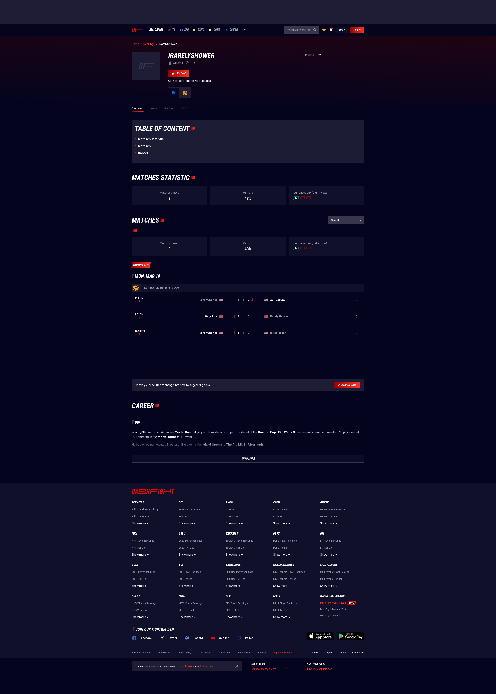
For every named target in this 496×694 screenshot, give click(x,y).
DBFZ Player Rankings (285, 540)
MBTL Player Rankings (191, 603)
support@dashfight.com (263, 669)
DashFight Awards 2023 (333, 609)
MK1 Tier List (139, 547)
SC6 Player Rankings (190, 572)
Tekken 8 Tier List (141, 516)
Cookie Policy (184, 652)
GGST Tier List (139, 579)
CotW (216, 29)
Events (314, 652)
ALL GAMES (156, 29)
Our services (224, 652)
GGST (135, 565)
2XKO (201, 29)
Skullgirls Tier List (235, 579)
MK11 (276, 596)
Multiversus (329, 565)
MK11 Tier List (280, 610)
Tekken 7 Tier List (235, 547)
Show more (139, 523)
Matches (144, 146)
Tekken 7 (232, 533)
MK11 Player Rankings (285, 603)
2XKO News (232, 516)
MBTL (182, 596)
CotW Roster (280, 516)
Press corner (244, 652)
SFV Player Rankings (237, 603)
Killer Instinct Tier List (284, 579)
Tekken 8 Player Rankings (145, 509)
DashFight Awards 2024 (333, 603)
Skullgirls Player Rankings (239, 572)
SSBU (182, 533)
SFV (228, 596)
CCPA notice (204, 652)
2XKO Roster (233, 509)
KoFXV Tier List (140, 610)
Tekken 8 (138, 502)
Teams (342, 652)
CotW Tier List (280, 509)
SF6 (186, 29)
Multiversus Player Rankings (335, 572)
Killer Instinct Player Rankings (289, 572)
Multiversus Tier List (331, 579)
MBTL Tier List (186, 610)
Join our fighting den (155, 629)
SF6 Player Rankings (190, 509)
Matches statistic (151, 139)
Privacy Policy (163, 652)
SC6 (181, 565)
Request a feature (282, 652)
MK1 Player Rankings (143, 540)
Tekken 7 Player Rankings (239, 540)
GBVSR (233, 29)
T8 (173, 29)
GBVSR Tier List (328, 516)
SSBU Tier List (186, 547)
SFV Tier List (232, 610)
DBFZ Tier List (280, 547)
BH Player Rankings (330, 540)
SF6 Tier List (185, 516)
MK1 (134, 533)
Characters (358, 652)
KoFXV (136, 596)
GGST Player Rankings (143, 572)
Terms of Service (141, 652)
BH (322, 533)
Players (328, 652)
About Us (261, 652)
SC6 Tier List (185, 579)
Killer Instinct (283, 565)
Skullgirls (233, 565)
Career (143, 153)
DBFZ (276, 533)
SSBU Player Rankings (190, 540)
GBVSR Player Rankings (333, 509)
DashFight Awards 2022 (333, 615)
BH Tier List (326, 547)
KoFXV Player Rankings (144, 603)
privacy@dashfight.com (320, 669)
